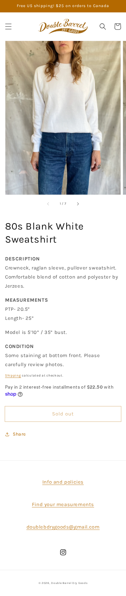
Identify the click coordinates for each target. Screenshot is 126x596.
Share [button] (19, 434)
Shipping (13, 376)
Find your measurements (63, 504)
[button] (8, 26)
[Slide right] (77, 204)
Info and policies (63, 482)
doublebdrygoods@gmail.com (63, 527)
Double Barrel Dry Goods (69, 583)
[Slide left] (48, 204)
